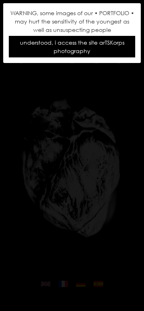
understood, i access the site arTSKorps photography (72, 46)
